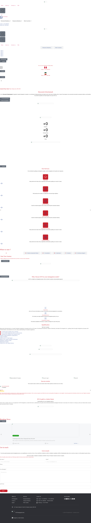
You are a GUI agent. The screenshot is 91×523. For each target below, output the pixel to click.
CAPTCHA (2, 483)
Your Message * (3, 469)
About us (7, 5)
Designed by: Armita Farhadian (18, 517)
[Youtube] (74, 499)
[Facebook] (72, 499)
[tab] (13, 253)
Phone (1, 464)
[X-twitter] (71, 499)
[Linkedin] (68, 499)
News (2, 5)
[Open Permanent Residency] (10, 21)
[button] (0, 210)
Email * (47, 459)
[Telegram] (66, 499)
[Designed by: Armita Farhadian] (12, 517)
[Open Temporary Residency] (21, 21)
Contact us (13, 5)
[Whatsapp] (69, 499)
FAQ (18, 5)
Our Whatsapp (5, 16)
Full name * (2, 459)
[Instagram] (64, 499)
